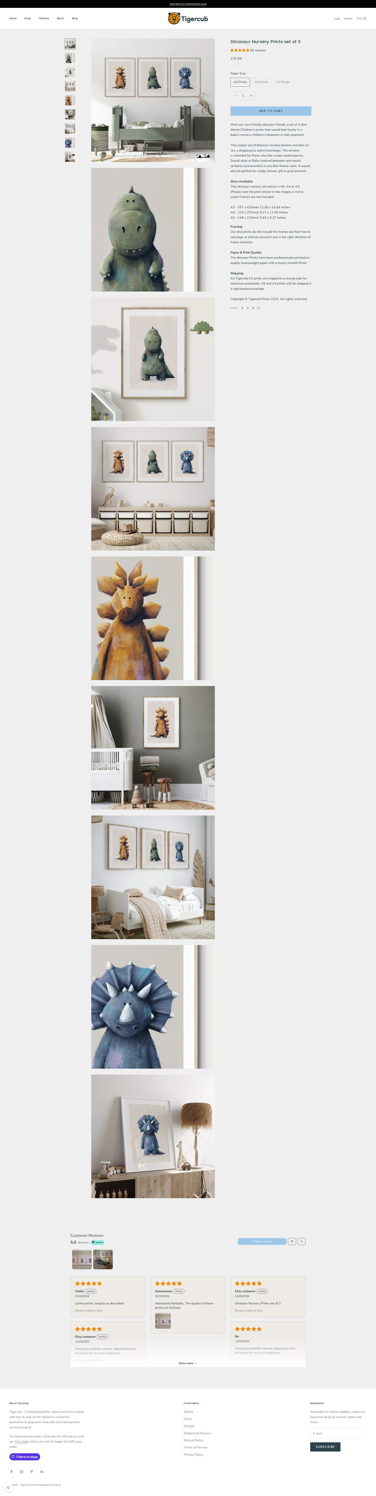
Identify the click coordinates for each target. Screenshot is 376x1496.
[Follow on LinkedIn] (42, 1472)
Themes (44, 18)
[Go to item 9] (70, 156)
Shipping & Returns (197, 1433)
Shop (27, 18)
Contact (189, 1426)
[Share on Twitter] (247, 308)
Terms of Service (195, 1447)
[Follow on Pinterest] (32, 1472)
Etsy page (22, 1441)
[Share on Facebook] (242, 308)
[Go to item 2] (70, 58)
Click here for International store (188, 3)
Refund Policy (193, 1440)
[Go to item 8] (70, 142)
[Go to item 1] (70, 43)
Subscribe (325, 1447)
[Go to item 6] (70, 114)
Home (13, 18)
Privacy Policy (193, 1455)
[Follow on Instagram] (22, 1472)
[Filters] (292, 1241)
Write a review (262, 1241)
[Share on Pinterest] (253, 308)
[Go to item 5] (70, 100)
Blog (74, 18)
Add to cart (271, 111)
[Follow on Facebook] (11, 1472)
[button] (240, 50)
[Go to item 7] (70, 128)
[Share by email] (258, 308)
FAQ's (188, 1419)
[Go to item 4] (70, 86)
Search (188, 1412)
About (60, 18)
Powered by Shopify (49, 1484)
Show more (186, 1363)
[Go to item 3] (70, 72)
